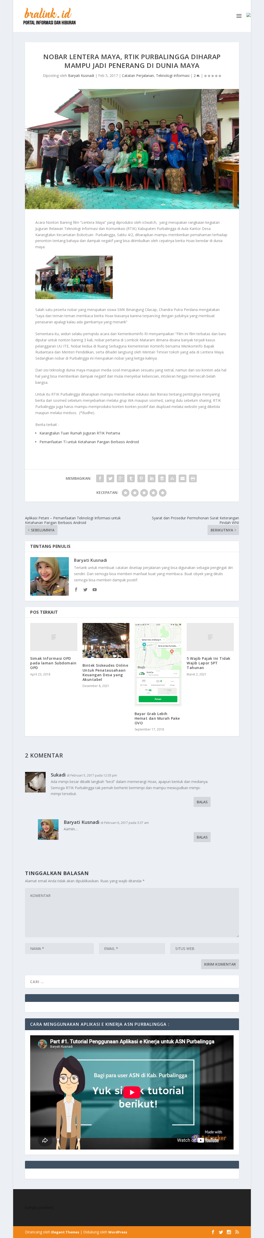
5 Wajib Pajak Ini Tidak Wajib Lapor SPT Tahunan (208, 663)
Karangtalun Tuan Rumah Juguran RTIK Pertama (79, 433)
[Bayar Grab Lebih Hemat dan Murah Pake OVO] (158, 664)
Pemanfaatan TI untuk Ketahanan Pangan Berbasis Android (89, 441)
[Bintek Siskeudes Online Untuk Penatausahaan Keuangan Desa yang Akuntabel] (105, 640)
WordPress (117, 1232)
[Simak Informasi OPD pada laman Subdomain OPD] (53, 637)
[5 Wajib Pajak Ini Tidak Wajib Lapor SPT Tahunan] (210, 637)
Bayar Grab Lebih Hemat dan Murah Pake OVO (157, 718)
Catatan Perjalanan (138, 75)
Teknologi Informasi (172, 75)
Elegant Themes (65, 1232)
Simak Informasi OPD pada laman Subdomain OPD (53, 663)
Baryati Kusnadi (81, 75)
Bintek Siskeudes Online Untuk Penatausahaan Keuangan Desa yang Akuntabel (105, 672)
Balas (202, 801)
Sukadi (58, 775)
